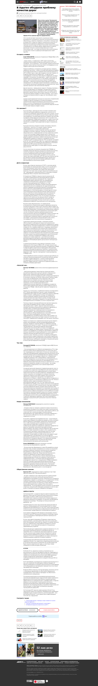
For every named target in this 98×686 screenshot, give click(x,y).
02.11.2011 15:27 (19, 5)
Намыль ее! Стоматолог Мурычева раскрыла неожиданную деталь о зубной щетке (73, 48)
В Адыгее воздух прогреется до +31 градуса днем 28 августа (70, 15)
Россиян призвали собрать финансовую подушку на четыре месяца (72, 87)
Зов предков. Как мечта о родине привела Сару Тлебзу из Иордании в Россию (71, 10)
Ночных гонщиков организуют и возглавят (38, 603)
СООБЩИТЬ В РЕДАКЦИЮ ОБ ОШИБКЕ (72, 662)
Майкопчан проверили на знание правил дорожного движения (29, 639)
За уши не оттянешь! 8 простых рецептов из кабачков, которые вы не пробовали (73, 40)
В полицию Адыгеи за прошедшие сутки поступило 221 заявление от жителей (70, 21)
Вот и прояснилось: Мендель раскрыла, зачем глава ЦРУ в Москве (73, 69)
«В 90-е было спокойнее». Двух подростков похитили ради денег (73, 57)
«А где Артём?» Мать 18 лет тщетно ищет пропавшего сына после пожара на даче (73, 44)
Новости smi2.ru (21, 657)
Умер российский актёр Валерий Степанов (72, 91)
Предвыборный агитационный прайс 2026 (54, 662)
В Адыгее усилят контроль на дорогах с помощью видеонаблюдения (28, 631)
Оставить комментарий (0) (49, 610)
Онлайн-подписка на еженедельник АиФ (69, 661)
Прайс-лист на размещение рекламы (34, 662)
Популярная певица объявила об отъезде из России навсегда (71, 78)
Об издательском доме (32, 661)
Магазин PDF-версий (54, 661)
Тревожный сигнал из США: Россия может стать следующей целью (72, 74)
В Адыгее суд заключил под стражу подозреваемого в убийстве (70, 26)
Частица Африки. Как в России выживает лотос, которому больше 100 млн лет (73, 62)
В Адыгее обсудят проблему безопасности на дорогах (49, 631)
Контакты (47, 661)
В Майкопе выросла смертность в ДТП (37, 604)
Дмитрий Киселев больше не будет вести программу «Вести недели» (72, 82)
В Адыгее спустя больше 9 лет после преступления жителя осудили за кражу (71, 31)
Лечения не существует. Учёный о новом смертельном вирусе (73, 53)
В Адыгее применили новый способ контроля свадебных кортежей (28, 635)
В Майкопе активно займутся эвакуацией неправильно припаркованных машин (50, 635)
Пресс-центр (40, 661)
